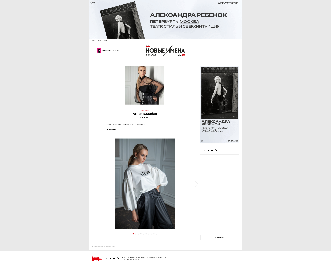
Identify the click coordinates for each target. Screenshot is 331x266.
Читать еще (111, 129)
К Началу (219, 237)
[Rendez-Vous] (108, 50)
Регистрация (102, 40)
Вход (93, 40)
